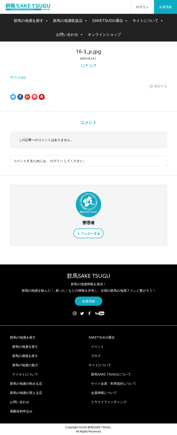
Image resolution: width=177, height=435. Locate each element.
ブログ (96, 356)
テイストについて (25, 374)
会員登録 (165, 7)
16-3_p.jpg (18, 77)
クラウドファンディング (109, 402)
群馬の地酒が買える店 (26, 393)
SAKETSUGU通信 (107, 21)
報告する (160, 86)
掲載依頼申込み (21, 411)
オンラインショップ (104, 34)
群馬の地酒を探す (28, 21)
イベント (97, 346)
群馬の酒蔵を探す (25, 356)
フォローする (90, 233)
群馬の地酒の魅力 (25, 365)
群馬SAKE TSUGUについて (111, 374)
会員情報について (104, 393)
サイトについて (145, 21)
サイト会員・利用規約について (113, 383)
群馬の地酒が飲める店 (26, 383)
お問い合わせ (67, 34)
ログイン (142, 7)
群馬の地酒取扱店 (68, 21)
